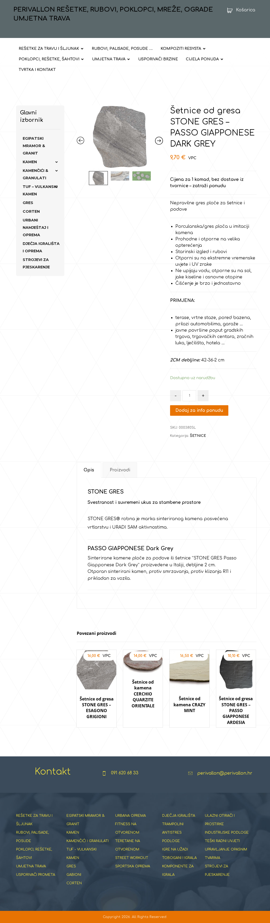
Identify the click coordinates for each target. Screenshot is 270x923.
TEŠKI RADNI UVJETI (222, 841)
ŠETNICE (198, 436)
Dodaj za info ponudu (199, 410)
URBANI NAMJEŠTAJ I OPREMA (35, 227)
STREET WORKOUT (131, 858)
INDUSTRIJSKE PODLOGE (227, 832)
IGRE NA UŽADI (175, 849)
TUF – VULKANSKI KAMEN (40, 190)
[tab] (89, 470)
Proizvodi (120, 470)
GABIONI (73, 875)
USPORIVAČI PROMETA (35, 875)
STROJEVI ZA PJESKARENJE (36, 263)
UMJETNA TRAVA (31, 866)
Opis (89, 470)
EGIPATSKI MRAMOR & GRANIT (34, 146)
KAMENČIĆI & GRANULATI (35, 174)
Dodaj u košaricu (98, 732)
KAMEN (30, 162)
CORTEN (31, 211)
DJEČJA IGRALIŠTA (178, 816)
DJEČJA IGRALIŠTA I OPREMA (41, 247)
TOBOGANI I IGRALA (179, 858)
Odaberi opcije (189, 732)
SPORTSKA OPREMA (132, 866)
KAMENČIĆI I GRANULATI (87, 841)
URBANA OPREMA (130, 816)
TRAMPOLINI (173, 824)
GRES (28, 202)
